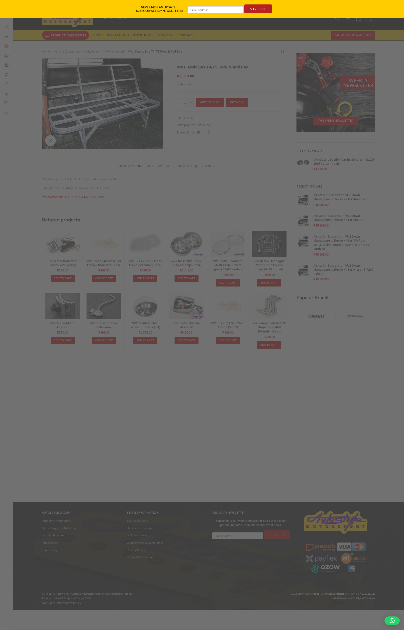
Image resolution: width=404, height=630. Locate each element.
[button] (392, 620)
